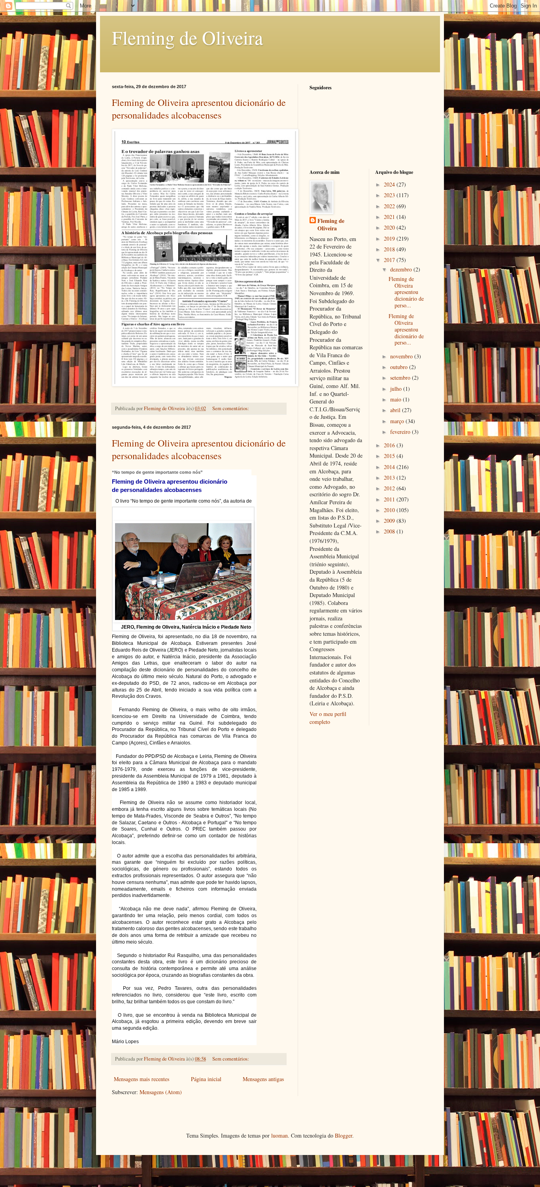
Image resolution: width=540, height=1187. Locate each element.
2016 (390, 445)
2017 (390, 260)
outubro (399, 367)
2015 (390, 456)
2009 (390, 520)
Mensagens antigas (263, 1079)
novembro (402, 356)
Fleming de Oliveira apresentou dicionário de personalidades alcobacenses (199, 108)
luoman (279, 1135)
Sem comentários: (231, 408)
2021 (390, 216)
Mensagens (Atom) (161, 1092)
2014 (390, 467)
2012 (390, 488)
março (398, 421)
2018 (390, 249)
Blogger (343, 1135)
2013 (390, 477)
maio (396, 399)
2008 (390, 531)
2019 (390, 238)
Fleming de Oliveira (187, 37)
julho (396, 388)
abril (396, 410)
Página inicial (206, 1079)
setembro (401, 377)
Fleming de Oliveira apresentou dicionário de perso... (406, 292)
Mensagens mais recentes (141, 1079)
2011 (390, 499)
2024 (390, 184)
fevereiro (401, 431)
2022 (390, 206)
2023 (390, 195)
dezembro (401, 269)
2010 (390, 510)
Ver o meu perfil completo (328, 717)
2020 (390, 227)
